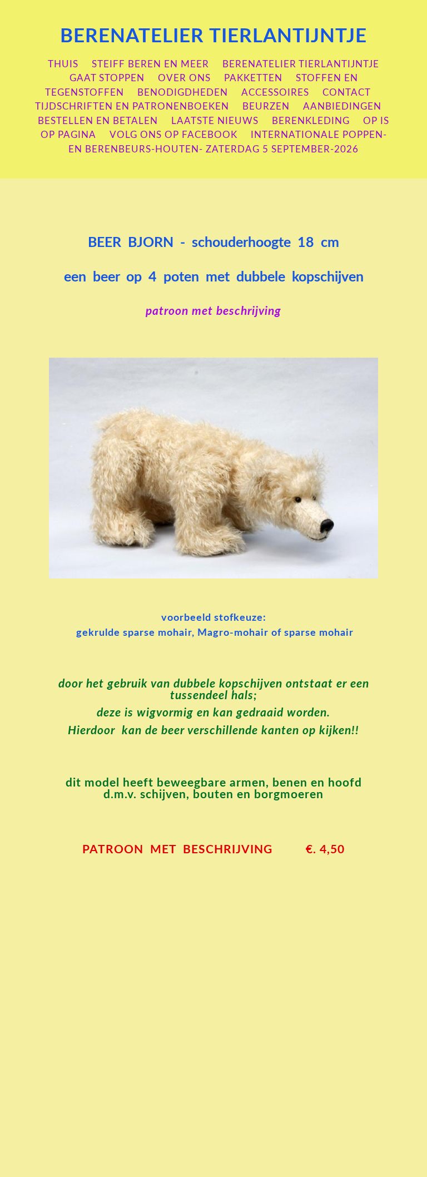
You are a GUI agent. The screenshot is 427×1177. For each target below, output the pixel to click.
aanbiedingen (342, 106)
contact (346, 92)
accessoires (275, 92)
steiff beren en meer (150, 64)
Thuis (63, 64)
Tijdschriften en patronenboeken (132, 106)
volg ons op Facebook (173, 135)
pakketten (253, 78)
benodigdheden (182, 92)
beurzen (266, 106)
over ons (184, 78)
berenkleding (311, 121)
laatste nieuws (215, 121)
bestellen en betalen (98, 121)
